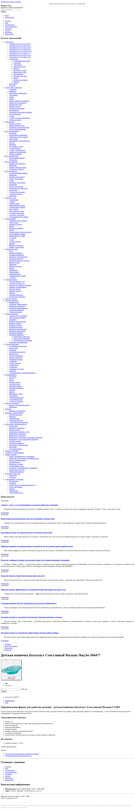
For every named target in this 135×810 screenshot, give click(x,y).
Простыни (13, 447)
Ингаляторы (13, 481)
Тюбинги (12, 371)
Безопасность (10, 122)
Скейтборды (13, 365)
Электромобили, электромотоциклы (22, 373)
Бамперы (12, 91)
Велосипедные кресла (17, 352)
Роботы (12, 489)
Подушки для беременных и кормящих (23, 468)
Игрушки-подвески (16, 259)
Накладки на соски (16, 464)
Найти (3, 12)
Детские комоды (11, 299)
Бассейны (12, 377)
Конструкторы (14, 262)
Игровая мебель (10, 375)
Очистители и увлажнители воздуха (22, 485)
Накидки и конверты (16, 108)
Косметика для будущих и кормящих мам (24, 458)
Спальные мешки (15, 449)
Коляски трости (15, 289)
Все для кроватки (11, 162)
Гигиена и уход (10, 198)
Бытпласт (8, 650)
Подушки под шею (20, 76)
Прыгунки (13, 475)
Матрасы (12, 416)
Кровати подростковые (17, 321)
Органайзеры (18, 74)
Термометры (13, 491)
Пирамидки (13, 270)
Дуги (11, 251)
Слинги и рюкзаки (12, 451)
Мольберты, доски (16, 394)
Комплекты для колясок (17, 103)
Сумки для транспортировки (19, 118)
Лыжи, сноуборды (15, 358)
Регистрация (9, 17)
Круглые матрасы (15, 415)
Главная (8, 21)
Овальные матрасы (16, 420)
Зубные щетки (14, 203)
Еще (6, 702)
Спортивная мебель (16, 397)
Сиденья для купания (17, 192)
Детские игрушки (11, 249)
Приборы (12, 144)
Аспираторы (13, 200)
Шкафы (12, 243)
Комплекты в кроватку (17, 435)
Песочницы (13, 396)
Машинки (12, 264)
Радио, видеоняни (15, 487)
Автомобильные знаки (22, 61)
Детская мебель (10, 219)
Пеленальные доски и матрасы (20, 232)
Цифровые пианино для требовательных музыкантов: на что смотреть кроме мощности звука (37, 546)
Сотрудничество (11, 27)
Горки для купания (16, 179)
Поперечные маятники (22, 337)
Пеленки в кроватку (16, 443)
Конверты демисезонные (18, 304)
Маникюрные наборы (17, 205)
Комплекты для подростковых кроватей (23, 439)
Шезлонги (13, 407)
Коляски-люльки (15, 291)
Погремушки (14, 272)
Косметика (13, 184)
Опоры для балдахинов (17, 167)
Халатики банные (15, 194)
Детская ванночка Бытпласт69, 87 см (18, 756)
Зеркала (16, 68)
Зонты (11, 99)
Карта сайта (9, 34)
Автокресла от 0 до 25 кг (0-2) (20, 47)
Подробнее (5, 513)
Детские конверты (11, 300)
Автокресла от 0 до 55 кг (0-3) (20, 49)
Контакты (8, 32)
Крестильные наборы (17, 158)
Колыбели (13, 319)
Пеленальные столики (17, 234)
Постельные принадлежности (15, 424)
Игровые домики (15, 386)
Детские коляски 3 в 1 (17, 283)
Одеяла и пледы (15, 441)
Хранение (12, 196)
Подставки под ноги (16, 211)
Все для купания (11, 171)
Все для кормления (12, 131)
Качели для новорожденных (19, 405)
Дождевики (18, 65)
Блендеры (12, 133)
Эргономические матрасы (18, 422)
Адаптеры (17, 63)
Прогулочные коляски (17, 297)
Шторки (16, 82)
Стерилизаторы (14, 148)
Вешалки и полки (15, 224)
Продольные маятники (22, 338)
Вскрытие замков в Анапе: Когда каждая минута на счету (23, 576)
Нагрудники (13, 139)
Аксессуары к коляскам (13, 87)
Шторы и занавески (16, 245)
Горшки (12, 202)
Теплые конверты (15, 312)
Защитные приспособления (19, 127)
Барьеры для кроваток (17, 164)
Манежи (8, 409)
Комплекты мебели (16, 228)
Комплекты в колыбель (17, 434)
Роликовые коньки (16, 359)
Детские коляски (11, 280)
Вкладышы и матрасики (18, 93)
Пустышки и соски (16, 146)
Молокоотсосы (14, 462)
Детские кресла (14, 382)
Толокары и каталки (16, 369)
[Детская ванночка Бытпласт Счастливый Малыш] (11, 680)
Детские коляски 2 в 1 (17, 281)
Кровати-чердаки (15, 325)
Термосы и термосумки (17, 152)
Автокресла (9, 42)
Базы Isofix (13, 84)
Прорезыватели (14, 274)
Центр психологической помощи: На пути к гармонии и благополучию (28, 519)
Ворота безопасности (17, 125)
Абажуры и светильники (18, 221)
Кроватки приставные (17, 331)
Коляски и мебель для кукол (19, 261)
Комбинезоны (14, 302)
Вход (7, 15)
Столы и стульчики (16, 401)
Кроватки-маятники (16, 335)
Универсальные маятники (23, 340)
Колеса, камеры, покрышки (19, 101)
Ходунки (12, 477)
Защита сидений (19, 67)
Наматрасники (14, 418)
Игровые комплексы (16, 255)
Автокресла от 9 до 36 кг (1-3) (20, 57)
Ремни (16, 78)
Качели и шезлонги (12, 403)
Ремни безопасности (16, 472)
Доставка (8, 28)
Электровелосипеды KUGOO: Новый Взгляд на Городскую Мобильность (29, 603)
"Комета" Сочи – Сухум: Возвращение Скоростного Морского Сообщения (29, 505)
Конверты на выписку (17, 306)
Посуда (11, 143)
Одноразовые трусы (16, 466)
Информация (9, 701)
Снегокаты (13, 367)
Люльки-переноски (16, 295)
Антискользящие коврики (18, 173)
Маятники (13, 165)
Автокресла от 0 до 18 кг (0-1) (20, 46)
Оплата (7, 30)
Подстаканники (15, 114)
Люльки (12, 293)
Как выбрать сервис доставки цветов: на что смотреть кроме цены (26, 532)
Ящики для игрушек (16, 247)
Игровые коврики (15, 253)
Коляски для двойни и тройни (20, 285)
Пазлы (11, 268)
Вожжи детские (15, 124)
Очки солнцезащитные (17, 129)
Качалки (12, 390)
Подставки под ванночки (18, 188)
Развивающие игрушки (17, 276)
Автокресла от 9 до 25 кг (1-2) (20, 55)
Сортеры (12, 278)
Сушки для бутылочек (17, 150)
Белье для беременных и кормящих (21, 456)
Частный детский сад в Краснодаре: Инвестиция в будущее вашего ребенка (29, 633)
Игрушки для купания (17, 183)
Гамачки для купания (17, 177)
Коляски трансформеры (17, 287)
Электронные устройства (14, 479)
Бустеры (12, 86)
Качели (11, 392)
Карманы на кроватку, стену (19, 432)
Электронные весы (16, 493)
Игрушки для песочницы (18, 257)
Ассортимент (10, 25)
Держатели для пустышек (18, 137)
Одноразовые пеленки (17, 207)
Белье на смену (14, 430)
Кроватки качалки (15, 327)
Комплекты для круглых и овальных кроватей (26, 437)
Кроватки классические (17, 329)
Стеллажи (12, 238)
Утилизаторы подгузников (18, 217)
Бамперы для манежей (17, 411)
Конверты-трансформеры (18, 308)
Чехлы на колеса (15, 120)
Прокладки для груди (17, 470)
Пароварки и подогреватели (19, 141)
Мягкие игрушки (15, 266)
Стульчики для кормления (14, 453)
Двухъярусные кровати (17, 318)
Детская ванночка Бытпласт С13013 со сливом (22, 754)
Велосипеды (13, 354)
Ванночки (13, 175)
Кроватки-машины (16, 333)
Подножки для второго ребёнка (20, 112)
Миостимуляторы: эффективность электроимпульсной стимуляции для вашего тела (33, 590)
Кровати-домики (15, 323)
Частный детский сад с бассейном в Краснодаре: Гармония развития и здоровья (31, 617)
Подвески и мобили (16, 169)
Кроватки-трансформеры (18, 342)
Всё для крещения (11, 156)
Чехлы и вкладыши (20, 80)
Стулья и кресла (15, 241)
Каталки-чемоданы (16, 356)
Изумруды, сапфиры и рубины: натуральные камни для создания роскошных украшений (35, 560)
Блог (6, 23)
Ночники (12, 483)
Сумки (11, 116)
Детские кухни (14, 384)
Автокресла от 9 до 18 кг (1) (19, 53)
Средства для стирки (16, 215)
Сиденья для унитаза (16, 213)
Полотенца (13, 160)
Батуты (11, 378)
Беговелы (12, 350)
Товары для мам (11, 455)
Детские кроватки (11, 314)
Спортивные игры (16, 399)
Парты (11, 230)
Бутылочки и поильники (18, 135)
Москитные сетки (20, 72)
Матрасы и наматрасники (14, 413)
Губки (11, 181)
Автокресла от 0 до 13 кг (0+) (19, 44)
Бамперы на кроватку (17, 428)
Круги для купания (16, 186)
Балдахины (13, 426)
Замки (11, 97)
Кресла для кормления (17, 460)
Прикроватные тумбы (17, 236)
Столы (11, 240)
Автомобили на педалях (18, 346)
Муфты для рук (14, 106)
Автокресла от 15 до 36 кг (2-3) (20, 51)
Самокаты (13, 361)
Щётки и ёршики (15, 154)
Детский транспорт (12, 344)
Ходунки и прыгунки (13, 474)
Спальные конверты (16, 310)
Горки (11, 380)
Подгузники (13, 209)
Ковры (11, 226)
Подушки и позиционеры (18, 445)
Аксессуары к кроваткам (18, 316)
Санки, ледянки (15, 363)
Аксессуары (13, 59)
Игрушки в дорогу (20, 70)
